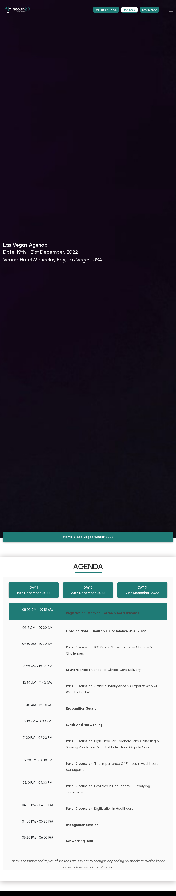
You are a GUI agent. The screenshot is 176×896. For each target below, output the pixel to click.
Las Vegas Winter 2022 (95, 537)
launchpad (149, 9)
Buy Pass (129, 9)
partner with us (106, 9)
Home (67, 537)
